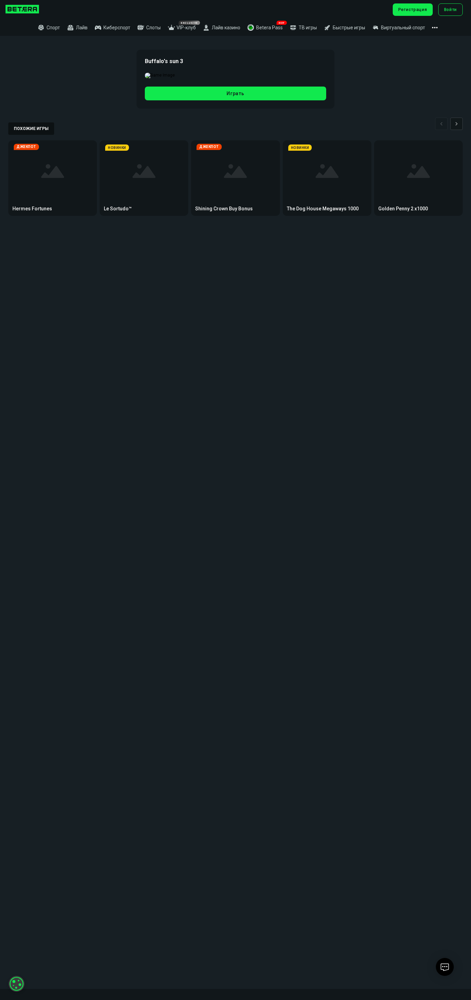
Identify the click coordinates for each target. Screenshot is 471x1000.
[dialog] (16, 984)
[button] (265, 27)
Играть (235, 93)
